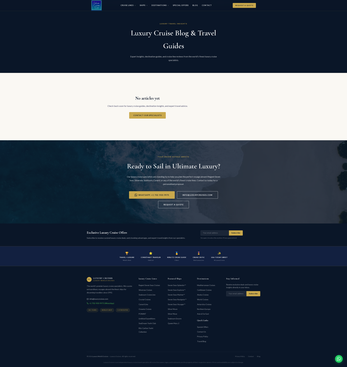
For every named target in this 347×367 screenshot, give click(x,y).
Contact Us (201, 332)
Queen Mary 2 (173, 323)
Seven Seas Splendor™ (177, 285)
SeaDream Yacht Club (147, 323)
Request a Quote (244, 5)
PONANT (142, 314)
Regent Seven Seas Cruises (149, 285)
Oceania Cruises (145, 309)
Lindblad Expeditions (147, 319)
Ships (142, 5)
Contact (207, 5)
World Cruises (202, 299)
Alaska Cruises (203, 295)
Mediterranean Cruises (206, 285)
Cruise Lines (127, 5)
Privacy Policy (202, 336)
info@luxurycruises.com (197, 195)
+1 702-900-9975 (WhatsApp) (101, 303)
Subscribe (235, 233)
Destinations (159, 5)
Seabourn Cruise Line (147, 295)
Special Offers (181, 5)
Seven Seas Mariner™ (176, 295)
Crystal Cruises (145, 299)
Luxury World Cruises (100, 356)
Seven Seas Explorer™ (176, 290)
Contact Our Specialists (147, 115)
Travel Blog (201, 341)
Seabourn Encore (174, 319)
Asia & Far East (203, 314)
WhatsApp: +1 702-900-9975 (153, 195)
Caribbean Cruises (204, 290)
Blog (195, 5)
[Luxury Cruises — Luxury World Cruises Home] (96, 5)
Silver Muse (172, 314)
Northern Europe (203, 309)
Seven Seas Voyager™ (176, 304)
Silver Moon (172, 309)
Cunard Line (143, 304)
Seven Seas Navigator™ (177, 299)
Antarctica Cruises (204, 304)
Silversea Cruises (145, 290)
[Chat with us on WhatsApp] (339, 359)
